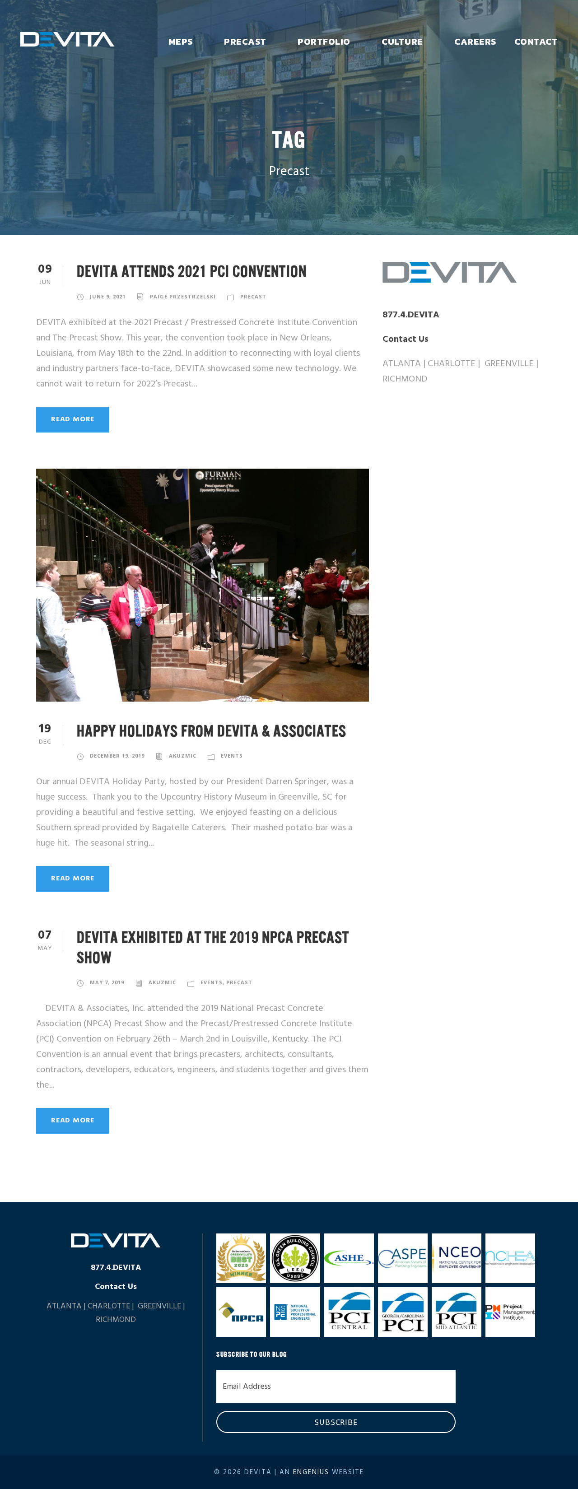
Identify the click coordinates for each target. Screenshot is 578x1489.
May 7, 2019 (107, 982)
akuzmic (182, 755)
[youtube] (422, 421)
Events (232, 755)
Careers (475, 41)
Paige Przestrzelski (183, 296)
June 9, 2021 (108, 296)
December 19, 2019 (117, 755)
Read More (72, 419)
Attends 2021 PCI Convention (192, 271)
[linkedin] (386, 421)
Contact (536, 41)
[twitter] (404, 421)
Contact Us (405, 339)
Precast (245, 41)
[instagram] (439, 421)
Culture (402, 41)
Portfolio (324, 41)
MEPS (180, 41)
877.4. (410, 315)
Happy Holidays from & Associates (211, 731)
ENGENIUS (311, 1472)
